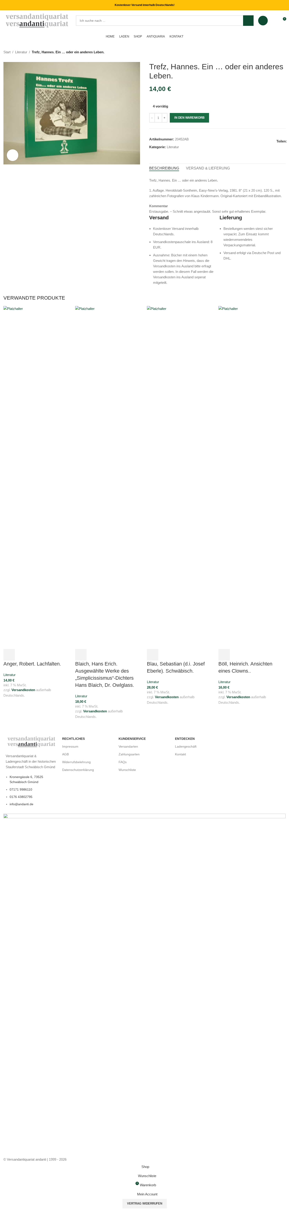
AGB (65, 754)
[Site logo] (37, 20)
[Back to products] (277, 52)
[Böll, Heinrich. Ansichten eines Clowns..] (252, 477)
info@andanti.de (21, 804)
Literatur (21, 52)
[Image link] (32, 741)
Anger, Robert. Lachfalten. (32, 664)
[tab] (164, 168)
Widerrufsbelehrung (76, 762)
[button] (9, 654)
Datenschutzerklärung (78, 770)
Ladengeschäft (185, 746)
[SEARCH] (248, 20)
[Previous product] (272, 52)
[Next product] (283, 52)
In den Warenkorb (189, 117)
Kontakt (180, 754)
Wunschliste (127, 770)
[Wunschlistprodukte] (274, 20)
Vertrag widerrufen (144, 1203)
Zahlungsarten (129, 754)
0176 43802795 (21, 797)
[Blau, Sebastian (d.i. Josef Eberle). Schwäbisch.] (180, 477)
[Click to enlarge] (12, 155)
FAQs (123, 762)
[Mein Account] (263, 20)
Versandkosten (23, 690)
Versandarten (128, 746)
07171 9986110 (21, 789)
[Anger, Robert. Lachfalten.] (37, 477)
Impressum (70, 746)
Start (7, 52)
